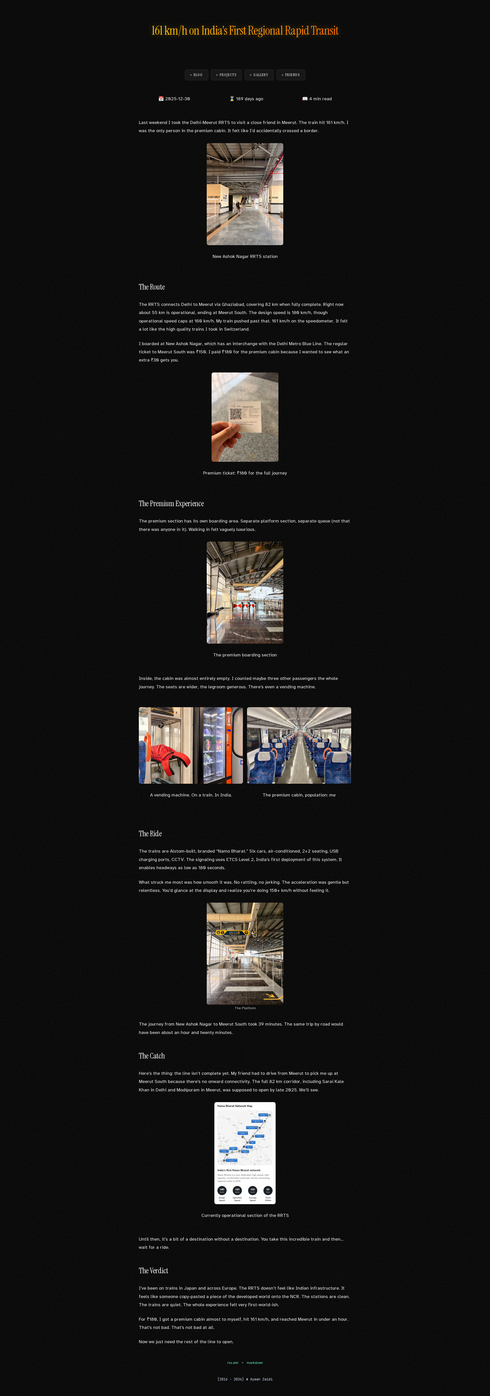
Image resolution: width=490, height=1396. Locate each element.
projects (228, 74)
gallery (260, 74)
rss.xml (232, 1363)
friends (292, 74)
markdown (255, 1363)
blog (198, 74)
